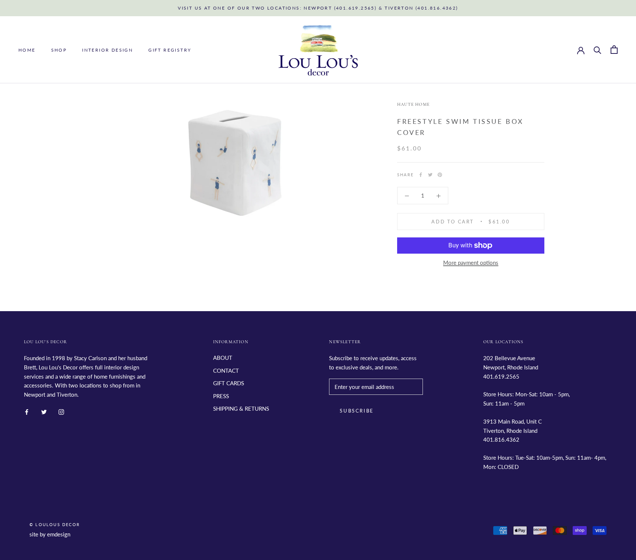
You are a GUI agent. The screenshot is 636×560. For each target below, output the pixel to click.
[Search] (597, 49)
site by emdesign (49, 534)
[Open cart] (614, 49)
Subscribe (357, 411)
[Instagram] (61, 411)
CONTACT (226, 370)
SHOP (59, 50)
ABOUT (222, 357)
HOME (27, 50)
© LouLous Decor (54, 524)
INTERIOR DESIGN (107, 50)
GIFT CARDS (228, 383)
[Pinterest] (440, 175)
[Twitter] (430, 175)
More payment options (470, 262)
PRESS (221, 396)
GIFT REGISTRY (169, 50)
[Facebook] (420, 175)
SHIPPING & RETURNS (241, 408)
